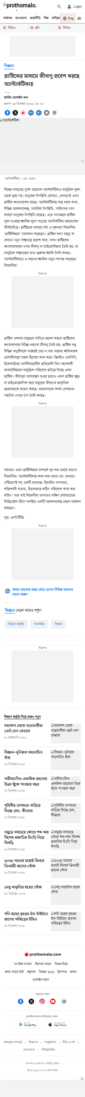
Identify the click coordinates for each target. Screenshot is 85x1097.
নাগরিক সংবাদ (23, 964)
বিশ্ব (46, 18)
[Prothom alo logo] (42, 955)
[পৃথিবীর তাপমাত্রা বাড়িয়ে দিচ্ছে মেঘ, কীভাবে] (66, 813)
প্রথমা (73, 972)
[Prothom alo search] (59, 6)
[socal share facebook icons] (8, 115)
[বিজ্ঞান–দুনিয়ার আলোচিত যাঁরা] (66, 760)
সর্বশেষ (7, 18)
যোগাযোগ (29, 1050)
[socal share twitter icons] (16, 115)
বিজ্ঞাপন (33, 1042)
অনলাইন (39, 624)
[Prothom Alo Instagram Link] (44, 1002)
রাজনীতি (35, 18)
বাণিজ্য (56, 18)
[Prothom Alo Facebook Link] (22, 1002)
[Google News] (64, 1002)
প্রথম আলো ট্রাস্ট (14, 972)
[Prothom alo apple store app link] (57, 1025)
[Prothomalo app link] (27, 1025)
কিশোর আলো (43, 964)
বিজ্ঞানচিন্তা (61, 964)
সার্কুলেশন (50, 1042)
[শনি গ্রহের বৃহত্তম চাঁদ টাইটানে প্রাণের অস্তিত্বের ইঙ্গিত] (66, 922)
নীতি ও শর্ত (69, 1042)
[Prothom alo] (20, 6)
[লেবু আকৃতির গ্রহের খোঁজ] (66, 895)
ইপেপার (62, 972)
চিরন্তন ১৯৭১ (46, 972)
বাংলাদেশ (21, 18)
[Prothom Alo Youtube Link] (55, 1002)
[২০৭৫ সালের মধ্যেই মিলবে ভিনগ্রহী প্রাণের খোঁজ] (66, 868)
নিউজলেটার (48, 1050)
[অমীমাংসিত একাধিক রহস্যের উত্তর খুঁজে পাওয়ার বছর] (66, 787)
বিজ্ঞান (9, 66)
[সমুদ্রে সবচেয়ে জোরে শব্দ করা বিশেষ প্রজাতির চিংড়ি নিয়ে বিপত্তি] (66, 841)
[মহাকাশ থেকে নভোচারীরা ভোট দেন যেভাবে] (66, 733)
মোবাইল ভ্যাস (41, 980)
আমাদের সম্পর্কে (13, 1042)
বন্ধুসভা (31, 972)
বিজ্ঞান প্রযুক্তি (16, 624)
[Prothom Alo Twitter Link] (33, 1002)
